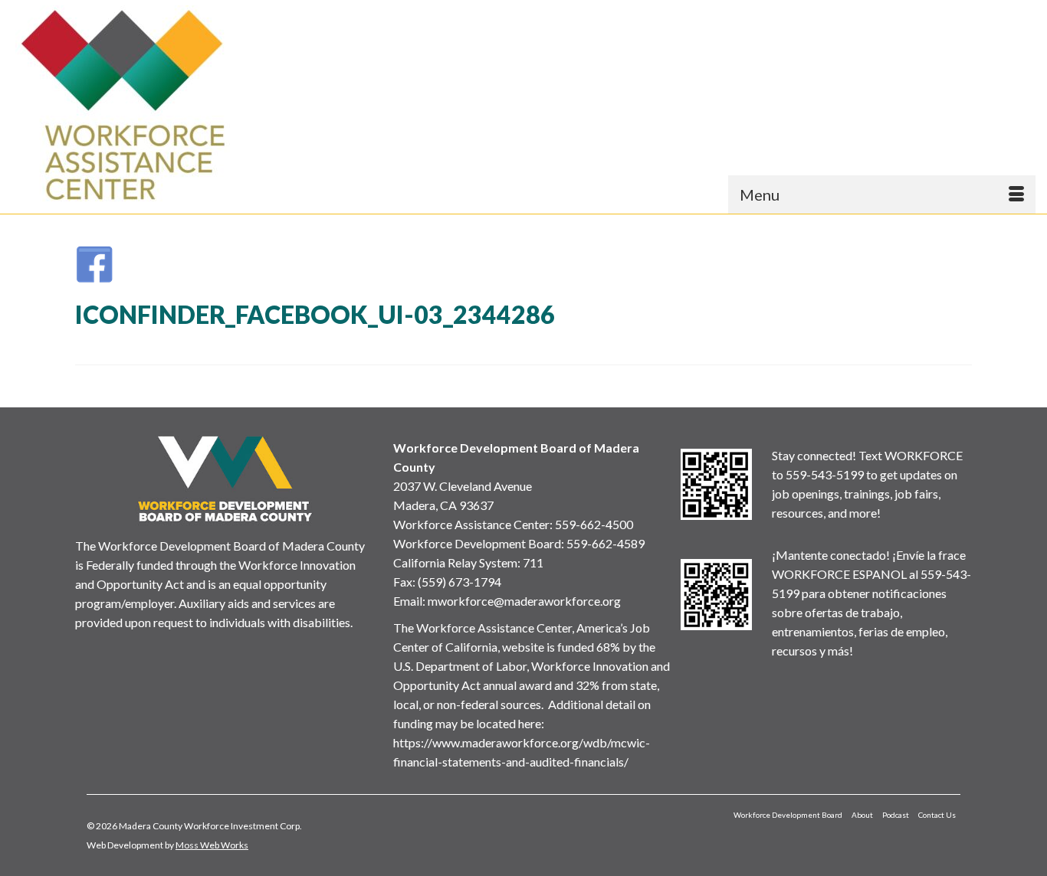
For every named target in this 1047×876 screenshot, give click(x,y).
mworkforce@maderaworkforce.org (524, 600)
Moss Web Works (212, 845)
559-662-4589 (605, 543)
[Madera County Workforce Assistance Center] (138, 104)
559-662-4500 (594, 524)
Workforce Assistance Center (471, 524)
